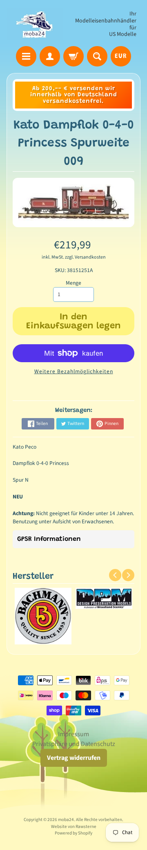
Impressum (73, 734)
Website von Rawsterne (73, 826)
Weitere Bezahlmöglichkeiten (73, 371)
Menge (73, 283)
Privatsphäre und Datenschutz (73, 743)
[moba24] (35, 24)
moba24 (66, 820)
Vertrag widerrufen (73, 757)
